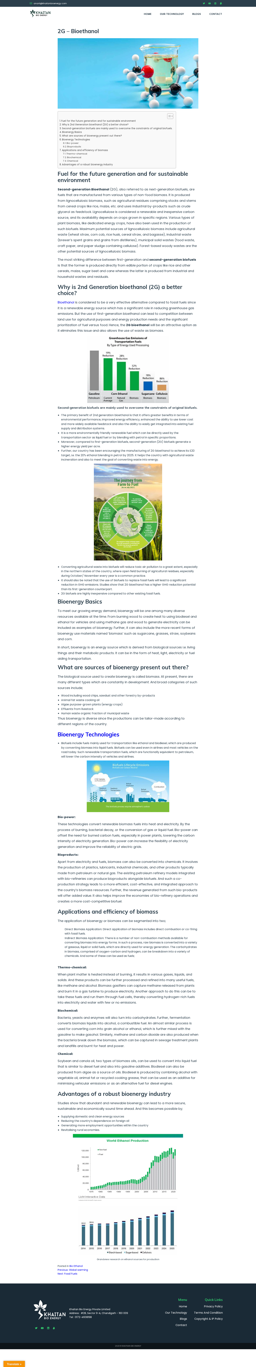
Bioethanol (66, 302)
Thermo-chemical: (77, 153)
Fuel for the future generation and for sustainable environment (98, 121)
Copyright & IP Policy (208, 1319)
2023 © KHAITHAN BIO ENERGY (128, 1346)
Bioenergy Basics (72, 132)
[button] (168, 116)
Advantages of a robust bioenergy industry (87, 164)
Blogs (196, 14)
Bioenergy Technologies (76, 139)
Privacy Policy (213, 1306)
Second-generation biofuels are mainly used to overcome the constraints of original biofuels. (117, 128)
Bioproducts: (74, 146)
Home (148, 14)
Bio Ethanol (76, 1266)
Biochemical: (74, 157)
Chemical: (73, 160)
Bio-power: (73, 143)
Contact (215, 14)
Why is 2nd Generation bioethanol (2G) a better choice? (95, 124)
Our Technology (172, 14)
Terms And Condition (208, 1313)
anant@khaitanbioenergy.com (50, 3)
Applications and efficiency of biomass (85, 150)
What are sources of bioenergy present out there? (92, 135)
